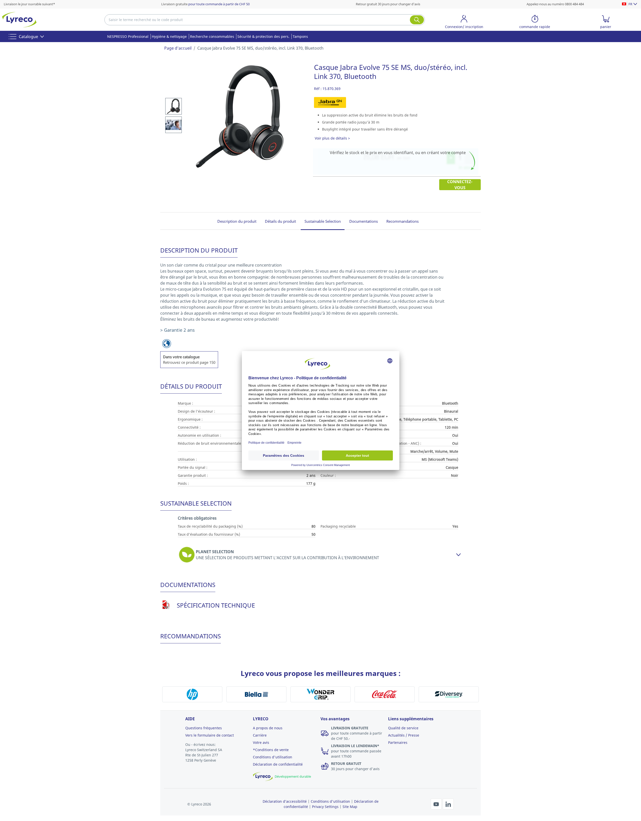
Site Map (350, 806)
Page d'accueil (178, 48)
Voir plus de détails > (332, 138)
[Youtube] (437, 803)
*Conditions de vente (271, 749)
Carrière (260, 735)
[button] (464, 23)
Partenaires (397, 742)
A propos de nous (267, 728)
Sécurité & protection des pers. (263, 36)
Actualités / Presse (403, 735)
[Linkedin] (448, 803)
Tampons (300, 36)
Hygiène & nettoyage (169, 36)
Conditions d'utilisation (272, 757)
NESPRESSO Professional (127, 36)
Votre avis (261, 742)
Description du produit (236, 221)
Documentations (363, 221)
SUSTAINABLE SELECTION (196, 503)
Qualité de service (403, 728)
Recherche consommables (212, 36)
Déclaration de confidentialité (278, 764)
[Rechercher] (417, 19)
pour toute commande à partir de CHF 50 (219, 4)
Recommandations (402, 221)
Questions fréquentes (203, 728)
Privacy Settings (325, 806)
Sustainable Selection (322, 221)
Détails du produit (280, 221)
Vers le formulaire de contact (209, 735)
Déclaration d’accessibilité (285, 801)
